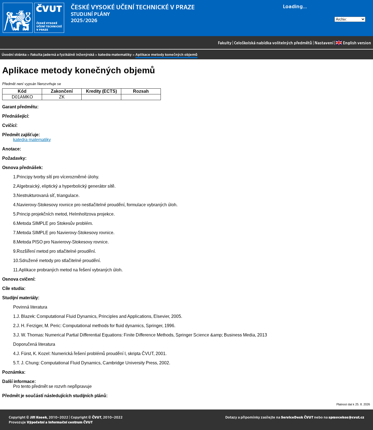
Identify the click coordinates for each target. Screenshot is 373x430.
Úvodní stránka (14, 54)
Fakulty (225, 42)
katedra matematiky (115, 54)
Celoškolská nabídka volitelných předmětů (273, 42)
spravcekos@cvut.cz (346, 417)
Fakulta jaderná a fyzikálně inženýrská (62, 54)
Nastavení (324, 42)
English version (357, 42)
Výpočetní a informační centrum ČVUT (60, 422)
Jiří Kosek (38, 417)
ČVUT (96, 417)
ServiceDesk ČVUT (297, 417)
